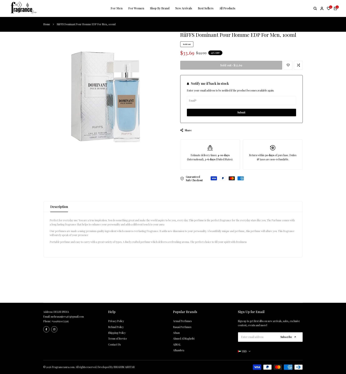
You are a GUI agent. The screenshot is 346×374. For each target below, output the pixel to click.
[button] (288, 65)
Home (46, 24)
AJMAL (177, 344)
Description (59, 206)
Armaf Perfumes (182, 321)
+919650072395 (60, 321)
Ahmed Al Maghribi (183, 338)
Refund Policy (116, 327)
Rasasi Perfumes (182, 327)
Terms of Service (117, 338)
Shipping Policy (117, 333)
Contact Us (114, 344)
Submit (241, 112)
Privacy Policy (116, 321)
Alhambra (178, 350)
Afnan (176, 333)
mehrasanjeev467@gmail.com (67, 316)
